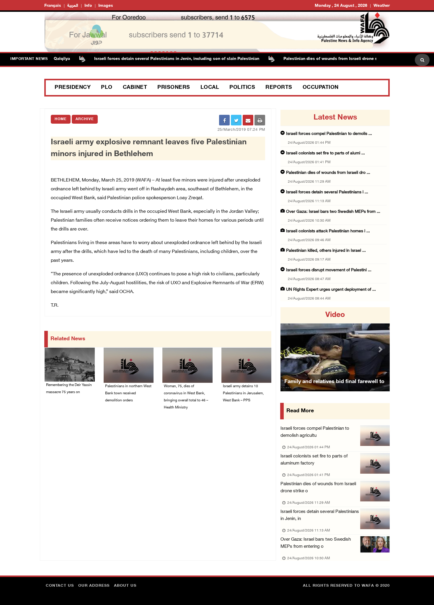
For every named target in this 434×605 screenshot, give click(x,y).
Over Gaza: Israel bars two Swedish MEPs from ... (333, 211)
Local (209, 87)
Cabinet (135, 87)
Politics (242, 87)
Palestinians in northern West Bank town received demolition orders (128, 393)
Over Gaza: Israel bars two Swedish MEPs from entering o (315, 543)
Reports (278, 87)
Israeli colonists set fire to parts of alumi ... (325, 153)
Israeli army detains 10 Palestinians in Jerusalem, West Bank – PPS (243, 393)
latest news (335, 117)
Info (88, 5)
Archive (85, 119)
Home (61, 119)
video (335, 315)
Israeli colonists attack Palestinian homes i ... (328, 231)
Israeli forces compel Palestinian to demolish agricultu (314, 432)
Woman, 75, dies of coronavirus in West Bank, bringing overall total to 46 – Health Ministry (186, 397)
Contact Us (60, 585)
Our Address (94, 585)
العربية (72, 5)
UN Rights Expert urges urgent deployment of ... (331, 289)
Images (105, 5)
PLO (106, 87)
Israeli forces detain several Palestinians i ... (327, 192)
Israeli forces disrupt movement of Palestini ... (328, 270)
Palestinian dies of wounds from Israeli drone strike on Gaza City (336, 58)
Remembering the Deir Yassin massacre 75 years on (69, 388)
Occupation (321, 87)
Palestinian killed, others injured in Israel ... (326, 250)
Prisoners (173, 87)
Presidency (73, 87)
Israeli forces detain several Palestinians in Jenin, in (319, 515)
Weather (381, 5)
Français (52, 5)
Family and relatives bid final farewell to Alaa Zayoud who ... (334, 389)
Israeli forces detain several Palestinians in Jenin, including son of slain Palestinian (165, 58)
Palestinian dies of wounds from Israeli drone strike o (318, 488)
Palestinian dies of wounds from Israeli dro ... (328, 172)
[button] (288, 349)
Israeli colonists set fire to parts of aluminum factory (313, 460)
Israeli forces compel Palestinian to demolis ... (329, 133)
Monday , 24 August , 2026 (341, 5)
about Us (125, 585)
